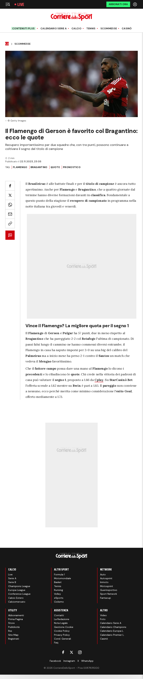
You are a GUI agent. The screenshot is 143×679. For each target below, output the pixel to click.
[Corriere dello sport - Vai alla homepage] (71, 17)
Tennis (91, 28)
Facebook (55, 660)
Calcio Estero (16, 597)
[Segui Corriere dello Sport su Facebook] (63, 652)
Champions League (19, 586)
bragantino (39, 167)
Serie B (12, 582)
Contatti (59, 615)
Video (103, 615)
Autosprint (106, 578)
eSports (58, 597)
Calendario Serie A (53, 28)
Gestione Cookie (63, 627)
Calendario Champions (113, 627)
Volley (57, 593)
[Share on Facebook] (10, 185)
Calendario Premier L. (112, 634)
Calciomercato (16, 601)
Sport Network (108, 593)
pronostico (72, 167)
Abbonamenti (16, 615)
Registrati (13, 638)
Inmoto (104, 582)
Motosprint (106, 586)
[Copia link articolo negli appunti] (10, 223)
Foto (103, 619)
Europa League (16, 590)
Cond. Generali (62, 638)
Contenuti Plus (23, 28)
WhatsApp (87, 660)
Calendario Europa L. (112, 630)
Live (20, 4)
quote (55, 167)
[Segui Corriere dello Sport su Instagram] (80, 652)
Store (11, 623)
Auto (103, 574)
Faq (56, 642)
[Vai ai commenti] (10, 235)
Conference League (19, 593)
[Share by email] (10, 214)
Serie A (12, 578)
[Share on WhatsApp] (10, 204)
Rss (10, 630)
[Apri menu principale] (7, 4)
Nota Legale (61, 623)
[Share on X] (10, 195)
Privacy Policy (62, 634)
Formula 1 (59, 574)
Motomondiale (62, 578)
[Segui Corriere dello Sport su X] (71, 652)
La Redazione (61, 619)
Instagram (69, 660)
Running (58, 590)
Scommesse (108, 28)
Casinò (127, 28)
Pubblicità (14, 627)
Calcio (76, 28)
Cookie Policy (62, 630)
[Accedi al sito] (135, 4)
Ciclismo (59, 601)
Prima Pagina (15, 619)
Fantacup (105, 597)
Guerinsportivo (108, 590)
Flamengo (20, 167)
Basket (58, 582)
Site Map (13, 634)
